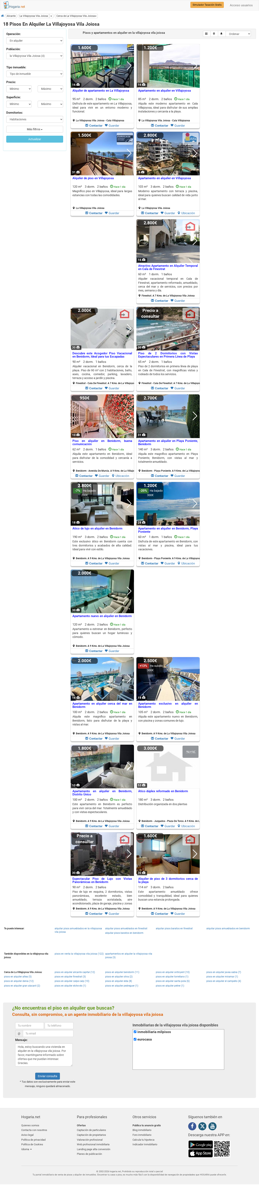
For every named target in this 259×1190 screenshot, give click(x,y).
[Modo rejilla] (207, 34)
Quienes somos (30, 1125)
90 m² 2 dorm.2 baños (102, 897)
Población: (13, 49)
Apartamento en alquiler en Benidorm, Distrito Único (102, 792)
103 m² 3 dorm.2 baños (168, 197)
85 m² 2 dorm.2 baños (168, 109)
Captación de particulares (91, 1130)
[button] (76, 16)
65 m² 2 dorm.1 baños (169, 372)
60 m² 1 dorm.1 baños (168, 284)
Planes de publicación (89, 1153)
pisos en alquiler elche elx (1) (70, 985)
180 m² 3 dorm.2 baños (169, 810)
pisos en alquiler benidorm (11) (122, 972)
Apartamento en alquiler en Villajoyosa (164, 90)
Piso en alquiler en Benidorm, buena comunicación (102, 442)
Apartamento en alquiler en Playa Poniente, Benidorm (168, 442)
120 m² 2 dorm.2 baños (102, 635)
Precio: (11, 82)
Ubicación (188, 213)
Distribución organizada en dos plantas (162, 804)
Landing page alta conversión (93, 1149)
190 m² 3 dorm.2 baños (102, 547)
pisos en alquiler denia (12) (19, 981)
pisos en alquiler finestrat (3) (70, 976)
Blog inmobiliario (142, 1130)
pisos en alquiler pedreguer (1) (121, 985)
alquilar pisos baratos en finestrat (174, 928)
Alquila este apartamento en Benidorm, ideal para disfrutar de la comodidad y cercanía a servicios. (102, 457)
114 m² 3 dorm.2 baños (168, 897)
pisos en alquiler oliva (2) (119, 976)
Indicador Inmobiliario (145, 1144)
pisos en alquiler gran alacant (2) (22, 985)
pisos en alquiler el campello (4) (223, 981)
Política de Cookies (32, 1144)
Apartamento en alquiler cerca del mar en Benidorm (102, 705)
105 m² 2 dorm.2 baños (168, 722)
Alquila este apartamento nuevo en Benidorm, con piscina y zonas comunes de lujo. (168, 718)
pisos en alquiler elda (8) (118, 981)
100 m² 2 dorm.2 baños (102, 722)
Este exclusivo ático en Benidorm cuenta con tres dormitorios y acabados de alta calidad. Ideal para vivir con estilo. (102, 545)
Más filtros (34, 129)
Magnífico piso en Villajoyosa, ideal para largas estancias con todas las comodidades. (102, 193)
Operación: (13, 34)
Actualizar (34, 139)
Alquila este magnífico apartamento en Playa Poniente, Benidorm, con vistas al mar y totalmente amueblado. (168, 457)
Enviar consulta (47, 1076)
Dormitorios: (14, 112)
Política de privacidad (33, 1139)
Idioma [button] (25, 1149)
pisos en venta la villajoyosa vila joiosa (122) (79, 953)
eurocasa (144, 1039)
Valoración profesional (90, 1139)
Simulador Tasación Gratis (207, 4)
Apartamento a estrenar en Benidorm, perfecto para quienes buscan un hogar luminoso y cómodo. (102, 632)
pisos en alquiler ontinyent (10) (173, 972)
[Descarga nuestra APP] (209, 1148)
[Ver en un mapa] (214, 34)
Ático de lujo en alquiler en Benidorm (97, 528)
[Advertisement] (102, 262)
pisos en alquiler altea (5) (18, 976)
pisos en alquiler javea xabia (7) (223, 972)
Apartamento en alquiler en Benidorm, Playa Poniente (168, 530)
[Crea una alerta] (222, 34)
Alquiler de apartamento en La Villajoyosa (100, 90)
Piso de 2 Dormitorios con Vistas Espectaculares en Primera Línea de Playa (168, 355)
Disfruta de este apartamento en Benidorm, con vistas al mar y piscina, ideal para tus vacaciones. (168, 545)
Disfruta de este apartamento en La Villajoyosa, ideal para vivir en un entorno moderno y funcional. (102, 107)
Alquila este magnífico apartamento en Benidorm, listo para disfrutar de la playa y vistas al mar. (102, 720)
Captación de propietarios (91, 1134)
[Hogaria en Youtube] (213, 1127)
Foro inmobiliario (142, 1134)
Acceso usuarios (241, 5)
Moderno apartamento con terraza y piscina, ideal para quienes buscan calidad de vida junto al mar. (168, 195)
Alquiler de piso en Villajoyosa (93, 178)
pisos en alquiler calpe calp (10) (72, 981)
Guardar (114, 125)
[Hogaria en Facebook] (193, 1127)
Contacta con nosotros (34, 1130)
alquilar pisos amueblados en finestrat (126, 928)
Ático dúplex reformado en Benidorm (163, 791)
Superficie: (13, 97)
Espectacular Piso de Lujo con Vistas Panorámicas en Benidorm (102, 880)
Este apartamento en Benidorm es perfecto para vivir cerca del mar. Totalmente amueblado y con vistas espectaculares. (102, 808)
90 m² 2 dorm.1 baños (103, 372)
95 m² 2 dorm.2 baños (102, 109)
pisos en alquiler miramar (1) (222, 976)
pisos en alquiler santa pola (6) (173, 981)
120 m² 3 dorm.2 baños (102, 197)
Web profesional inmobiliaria (93, 1144)
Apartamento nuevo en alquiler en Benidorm (102, 616)
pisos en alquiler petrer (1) (170, 985)
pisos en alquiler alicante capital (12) (75, 972)
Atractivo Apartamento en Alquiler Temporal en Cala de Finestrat (168, 267)
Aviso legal (27, 1134)
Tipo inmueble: (16, 67)
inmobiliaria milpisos (154, 1032)
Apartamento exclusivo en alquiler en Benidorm (168, 705)
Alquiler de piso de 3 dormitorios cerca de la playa (168, 880)
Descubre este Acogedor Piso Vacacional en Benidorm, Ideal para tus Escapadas (102, 355)
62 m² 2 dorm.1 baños (103, 460)
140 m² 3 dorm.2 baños (169, 460)
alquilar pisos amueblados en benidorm (228, 928)
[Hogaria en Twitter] (203, 1127)
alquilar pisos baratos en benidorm (124, 933)
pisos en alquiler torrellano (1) (172, 976)
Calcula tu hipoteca (143, 1139)
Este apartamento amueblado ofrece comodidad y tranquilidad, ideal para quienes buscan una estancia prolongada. (168, 895)
